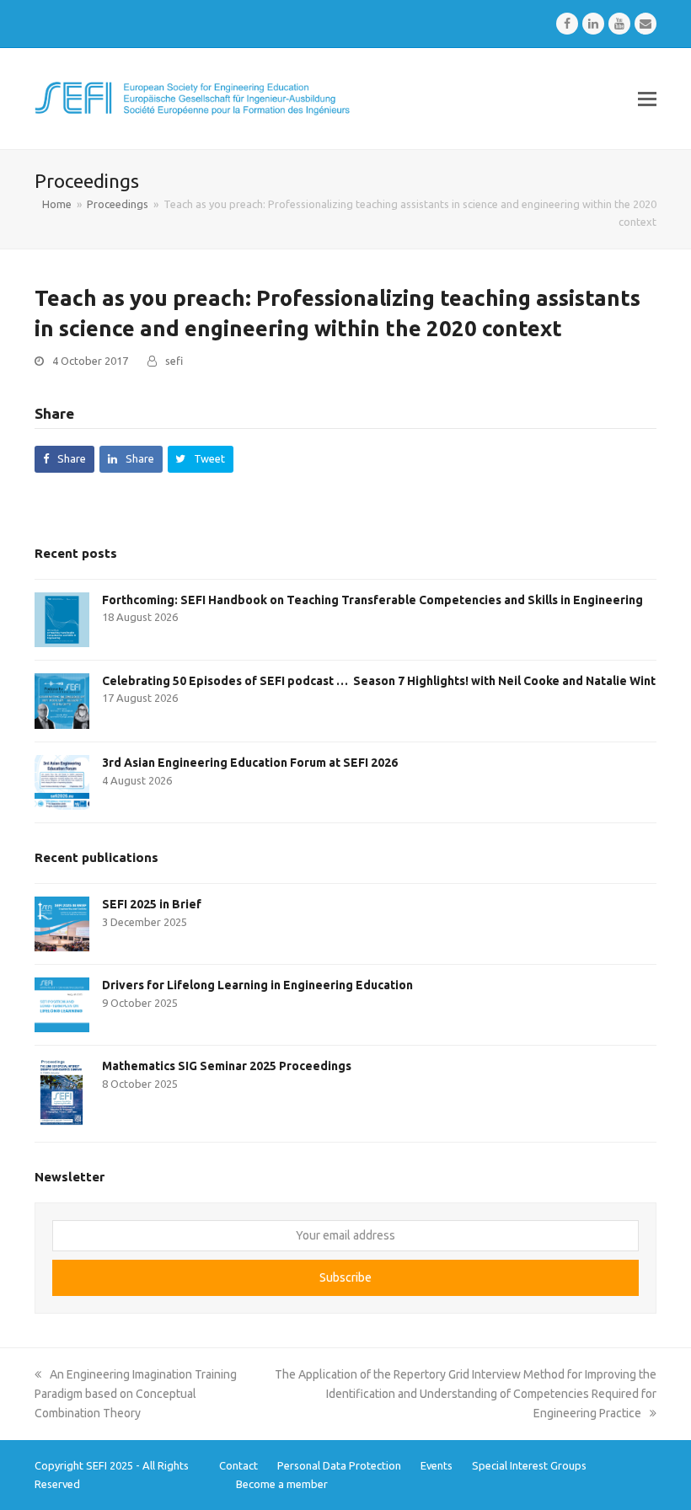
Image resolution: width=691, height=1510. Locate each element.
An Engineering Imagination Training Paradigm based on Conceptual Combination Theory (136, 1394)
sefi (174, 361)
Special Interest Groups (529, 1465)
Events (436, 1465)
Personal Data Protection (339, 1465)
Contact (238, 1465)
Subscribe (345, 1277)
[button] (647, 98)
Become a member (282, 1484)
